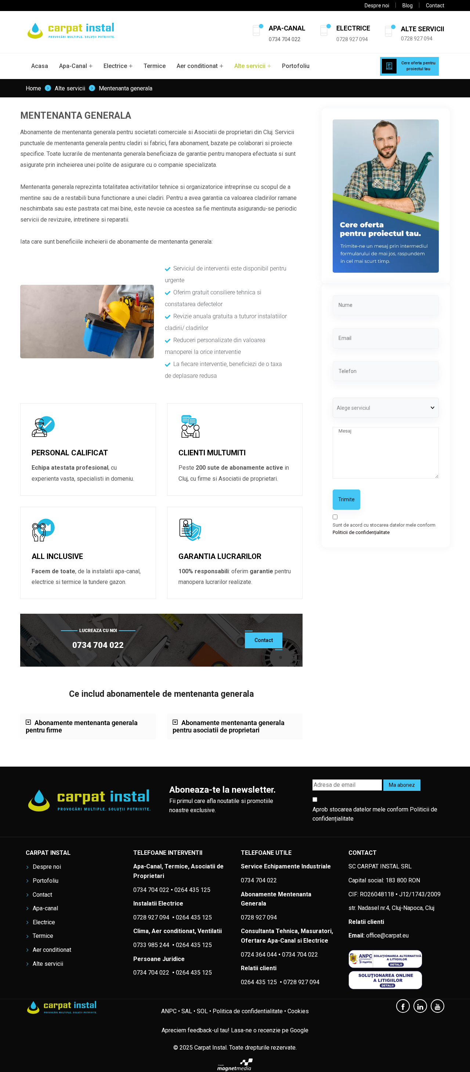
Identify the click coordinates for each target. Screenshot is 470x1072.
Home (33, 89)
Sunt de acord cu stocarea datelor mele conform (384, 528)
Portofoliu (296, 65)
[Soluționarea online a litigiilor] (396, 979)
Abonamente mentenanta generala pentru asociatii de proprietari (229, 726)
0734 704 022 (300, 954)
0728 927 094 (352, 39)
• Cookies (296, 1011)
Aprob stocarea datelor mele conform (374, 814)
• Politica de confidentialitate (246, 1011)
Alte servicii (249, 65)
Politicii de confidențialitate (361, 532)
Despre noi (377, 5)
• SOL (201, 1011)
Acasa (39, 65)
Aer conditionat (197, 65)
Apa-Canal (73, 65)
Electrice (115, 65)
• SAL (185, 1011)
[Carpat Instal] (72, 32)
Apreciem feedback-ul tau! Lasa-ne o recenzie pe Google (235, 1030)
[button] (88, 726)
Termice (155, 65)
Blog (407, 5)
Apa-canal (45, 908)
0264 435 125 (194, 945)
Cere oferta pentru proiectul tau (418, 66)
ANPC (169, 1011)
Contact (435, 5)
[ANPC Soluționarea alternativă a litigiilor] (396, 959)
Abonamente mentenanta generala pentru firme (82, 726)
